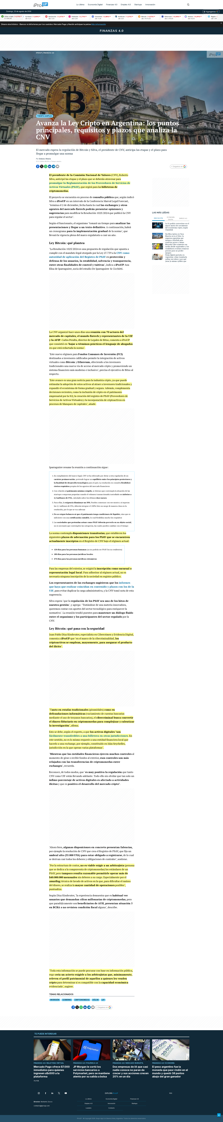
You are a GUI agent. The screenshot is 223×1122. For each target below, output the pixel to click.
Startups (138, 4)
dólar (95, 1000)
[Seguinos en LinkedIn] (52, 1093)
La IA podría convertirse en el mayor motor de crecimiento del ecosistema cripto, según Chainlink (177, 226)
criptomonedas (82, 1000)
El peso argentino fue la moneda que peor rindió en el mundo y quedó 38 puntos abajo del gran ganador (170, 1071)
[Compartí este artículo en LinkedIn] (49, 166)
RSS (170, 1093)
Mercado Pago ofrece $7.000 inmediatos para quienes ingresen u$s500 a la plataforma (52, 1071)
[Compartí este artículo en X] (41, 166)
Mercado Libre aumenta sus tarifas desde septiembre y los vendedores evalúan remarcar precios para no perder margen (177, 248)
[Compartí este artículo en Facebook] (37, 166)
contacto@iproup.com (42, 1106)
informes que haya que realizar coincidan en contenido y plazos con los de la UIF (91, 586)
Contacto (111, 1108)
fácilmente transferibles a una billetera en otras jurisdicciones (88, 735)
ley (103, 1000)
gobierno (66, 1000)
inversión (54, 1000)
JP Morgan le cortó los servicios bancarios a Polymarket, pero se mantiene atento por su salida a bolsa (91, 1071)
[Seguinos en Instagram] (39, 1093)
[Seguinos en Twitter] (59, 1093)
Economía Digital (95, 4)
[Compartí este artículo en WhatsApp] (45, 166)
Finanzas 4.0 (111, 4)
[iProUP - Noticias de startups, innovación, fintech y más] (40, 4)
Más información (98, 24)
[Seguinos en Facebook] (45, 1093)
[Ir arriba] (219, 1115)
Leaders (88, 1108)
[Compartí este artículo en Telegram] (53, 166)
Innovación (150, 4)
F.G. (37, 1081)
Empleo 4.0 (126, 4)
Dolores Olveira (45, 159)
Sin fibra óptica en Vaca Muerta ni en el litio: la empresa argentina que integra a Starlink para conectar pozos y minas (174, 238)
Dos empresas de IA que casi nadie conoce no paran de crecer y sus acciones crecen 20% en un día (131, 1071)
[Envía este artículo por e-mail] (57, 166)
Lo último (80, 4)
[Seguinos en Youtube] (66, 1093)
